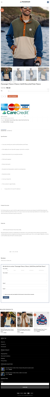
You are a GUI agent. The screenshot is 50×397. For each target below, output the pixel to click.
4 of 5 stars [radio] (27, 270)
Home (2, 81)
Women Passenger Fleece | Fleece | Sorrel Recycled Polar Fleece (40, 330)
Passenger (11, 121)
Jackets (6, 81)
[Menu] (1, 2)
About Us (3, 341)
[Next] (46, 37)
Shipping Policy (4, 353)
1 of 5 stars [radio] (4, 270)
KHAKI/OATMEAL (6, 121)
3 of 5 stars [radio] (18, 270)
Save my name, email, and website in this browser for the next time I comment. (19, 294)
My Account (3, 346)
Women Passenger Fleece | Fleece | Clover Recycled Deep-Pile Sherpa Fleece (23, 330)
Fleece (14, 81)
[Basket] (48, 2)
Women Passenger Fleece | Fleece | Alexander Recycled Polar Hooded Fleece (7, 330)
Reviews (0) (9, 130)
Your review (5, 272)
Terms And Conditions (5, 356)
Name (4, 283)
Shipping (3, 358)
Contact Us (3, 344)
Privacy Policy (4, 360)
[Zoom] (2, 65)
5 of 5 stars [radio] (36, 270)
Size (1, 90)
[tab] (3, 130)
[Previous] (3, 37)
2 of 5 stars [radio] (11, 270)
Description (3, 130)
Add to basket (13, 96)
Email (4, 288)
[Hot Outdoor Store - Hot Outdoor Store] (25, 2)
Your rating (5, 268)
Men (10, 81)
